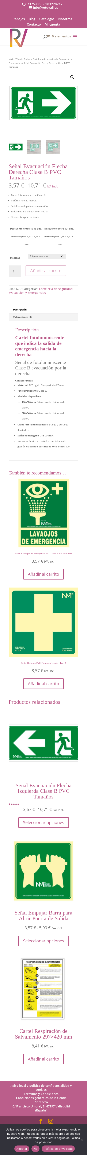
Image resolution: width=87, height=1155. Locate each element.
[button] (72, 77)
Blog (32, 19)
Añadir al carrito (45, 270)
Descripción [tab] (20, 309)
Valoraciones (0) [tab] (22, 316)
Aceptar (21, 1148)
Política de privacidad (58, 1148)
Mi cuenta (52, 24)
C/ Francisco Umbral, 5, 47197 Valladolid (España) (41, 1108)
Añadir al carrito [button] (43, 574)
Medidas (15, 257)
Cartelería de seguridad (45, 58)
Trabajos (18, 19)
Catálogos (46, 19)
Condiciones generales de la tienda (41, 1098)
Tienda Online (23, 58)
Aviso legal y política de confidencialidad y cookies (41, 1088)
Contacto (34, 24)
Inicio (11, 58)
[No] (82, 1139)
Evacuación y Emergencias (27, 293)
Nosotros (65, 19)
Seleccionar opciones (43, 822)
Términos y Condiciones (41, 1094)
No (36, 1148)
